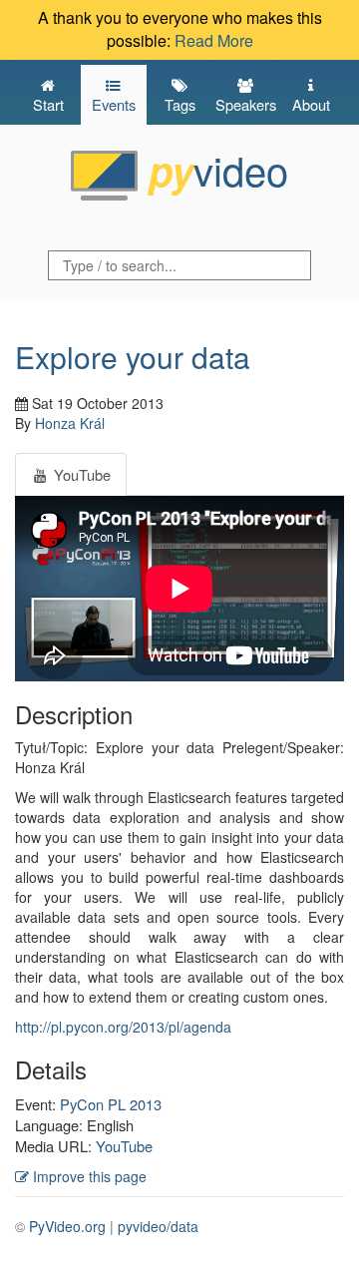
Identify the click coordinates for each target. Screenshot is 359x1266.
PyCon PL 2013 (111, 1103)
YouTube (124, 1145)
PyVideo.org (67, 1226)
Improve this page (88, 1176)
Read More (214, 40)
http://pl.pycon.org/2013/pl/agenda (123, 1027)
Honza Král (70, 423)
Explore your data (132, 356)
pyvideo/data (158, 1226)
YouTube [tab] (80, 474)
